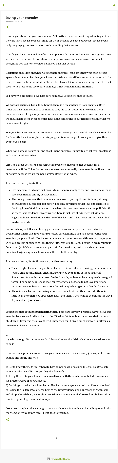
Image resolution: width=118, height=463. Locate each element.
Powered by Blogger (60, 459)
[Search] (48, 5)
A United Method (26, 4)
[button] (7, 27)
